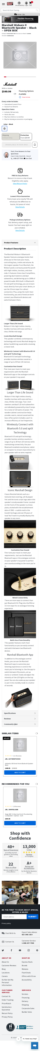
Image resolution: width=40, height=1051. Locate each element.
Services (25, 994)
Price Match (6, 1003)
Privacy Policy (7, 1017)
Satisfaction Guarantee (6, 1008)
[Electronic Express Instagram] (29, 950)
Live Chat (29, 158)
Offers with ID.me (29, 976)
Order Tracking (7, 1000)
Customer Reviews (9, 965)
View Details (20, 207)
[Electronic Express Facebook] (11, 950)
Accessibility (27, 980)
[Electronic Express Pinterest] (37, 950)
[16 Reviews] (9, 806)
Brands (24, 965)
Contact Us (6, 996)
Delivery (25, 1001)
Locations (6, 972)
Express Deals (27, 962)
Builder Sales (27, 1012)
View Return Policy (20, 183)
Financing (25, 997)
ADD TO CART (20, 772)
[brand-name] (10, 84)
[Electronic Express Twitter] (3, 950)
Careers (5, 976)
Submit (32, 916)
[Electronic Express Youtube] (20, 950)
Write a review (7, 88)
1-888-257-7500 (18, 158)
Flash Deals (26, 972)
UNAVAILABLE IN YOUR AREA (16, 145)
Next (37, 733)
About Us (5, 962)
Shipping (25, 1005)
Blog (4, 969)
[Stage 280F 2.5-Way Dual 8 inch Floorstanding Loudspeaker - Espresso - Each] (20, 795)
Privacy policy (6, 923)
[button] (4, 56)
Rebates (25, 969)
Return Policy (7, 1013)
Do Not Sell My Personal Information (7, 982)
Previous (36, 733)
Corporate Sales (28, 1008)
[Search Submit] (37, 10)
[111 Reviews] (9, 756)
